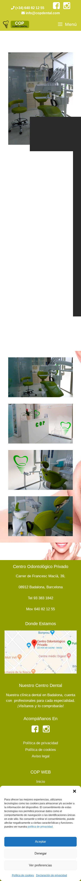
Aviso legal (40, 756)
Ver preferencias (40, 865)
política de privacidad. (40, 826)
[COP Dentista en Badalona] (16, 24)
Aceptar (40, 841)
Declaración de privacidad (51, 875)
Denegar (41, 853)
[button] (74, 791)
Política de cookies (23, 875)
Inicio (40, 782)
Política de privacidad (40, 743)
